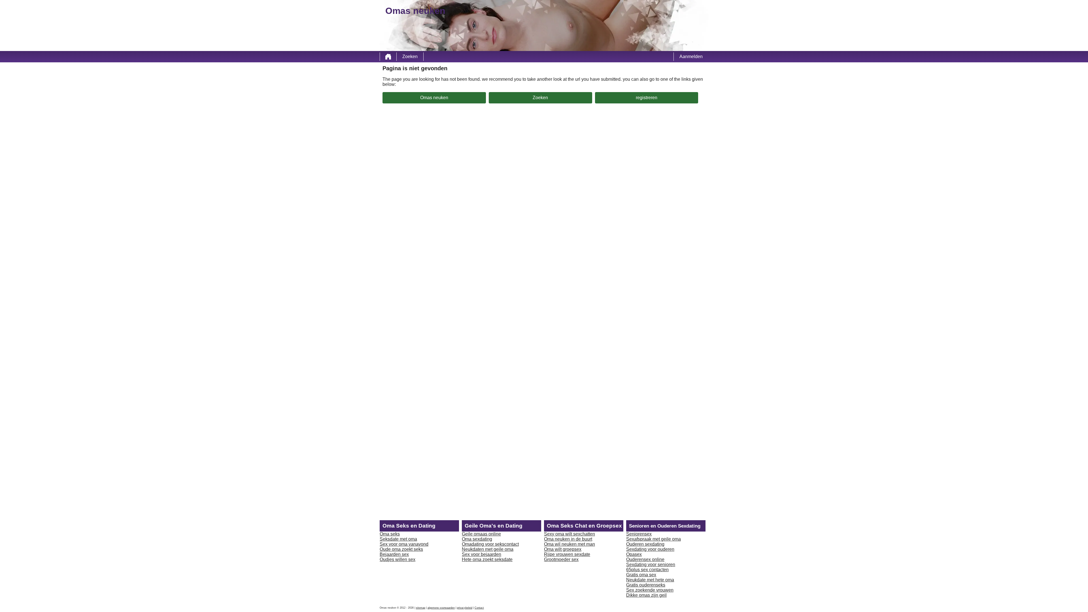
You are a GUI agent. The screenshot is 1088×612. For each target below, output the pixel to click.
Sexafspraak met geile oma (653, 539)
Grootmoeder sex (561, 559)
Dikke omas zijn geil (646, 595)
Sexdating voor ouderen (650, 549)
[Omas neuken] (388, 56)
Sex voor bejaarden (481, 554)
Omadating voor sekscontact (490, 544)
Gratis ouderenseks (645, 585)
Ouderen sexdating (645, 544)
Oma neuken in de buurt (568, 539)
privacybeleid (464, 607)
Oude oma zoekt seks (401, 549)
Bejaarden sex (394, 554)
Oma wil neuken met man (569, 544)
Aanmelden (691, 56)
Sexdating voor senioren (650, 564)
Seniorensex (639, 534)
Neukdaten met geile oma (487, 549)
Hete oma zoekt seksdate (487, 559)
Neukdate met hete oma (650, 579)
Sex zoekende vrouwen (649, 590)
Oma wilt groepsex (562, 549)
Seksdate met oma (398, 539)
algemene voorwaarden (441, 607)
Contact (479, 607)
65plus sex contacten (647, 569)
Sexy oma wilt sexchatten (569, 534)
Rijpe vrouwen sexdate (567, 554)
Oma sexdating (477, 539)
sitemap (420, 607)
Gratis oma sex (641, 574)
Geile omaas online (481, 534)
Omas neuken (434, 97)
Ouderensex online (645, 559)
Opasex (634, 554)
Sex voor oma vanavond (404, 544)
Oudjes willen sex (397, 559)
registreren (646, 97)
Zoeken (410, 56)
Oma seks (390, 534)
